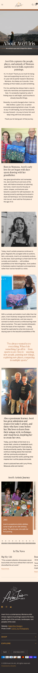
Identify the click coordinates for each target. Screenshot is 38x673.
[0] (35, 4)
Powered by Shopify (8, 666)
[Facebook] (3, 607)
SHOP (4, 637)
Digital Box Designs (15, 626)
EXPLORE (6, 643)
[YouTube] (12, 607)
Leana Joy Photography (20, 629)
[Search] (32, 4)
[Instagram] (8, 607)
